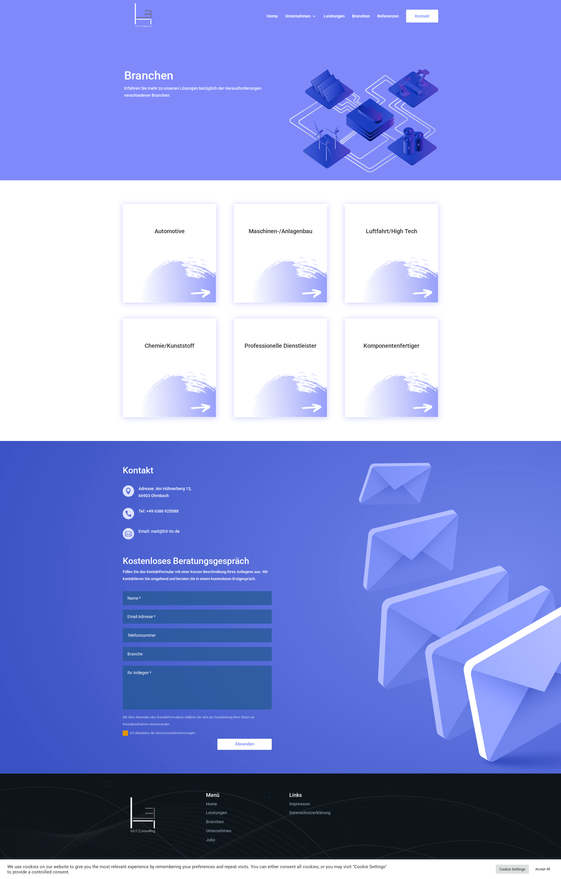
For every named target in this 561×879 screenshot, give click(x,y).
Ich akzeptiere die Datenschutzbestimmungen (162, 733)
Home (272, 16)
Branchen (361, 16)
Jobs (210, 840)
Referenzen (388, 16)
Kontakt (422, 16)
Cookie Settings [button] (512, 869)
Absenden (244, 744)
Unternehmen (298, 16)
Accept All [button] (542, 869)
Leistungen (334, 16)
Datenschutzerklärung (309, 812)
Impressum (299, 804)
